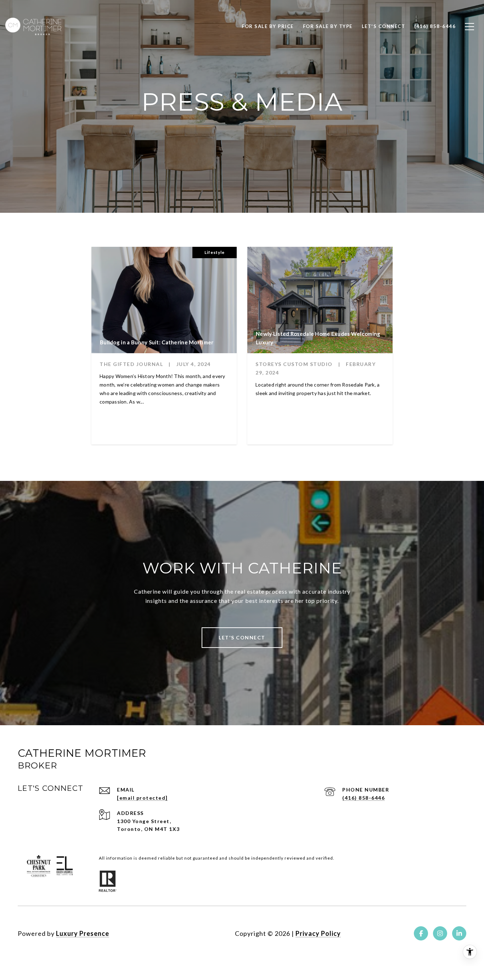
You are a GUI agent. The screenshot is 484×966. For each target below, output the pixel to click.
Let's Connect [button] (242, 637)
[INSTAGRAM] (440, 933)
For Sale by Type (328, 26)
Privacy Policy (318, 933)
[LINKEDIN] (459, 933)
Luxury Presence (82, 933)
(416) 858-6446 (363, 798)
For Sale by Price (268, 26)
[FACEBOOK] (421, 933)
